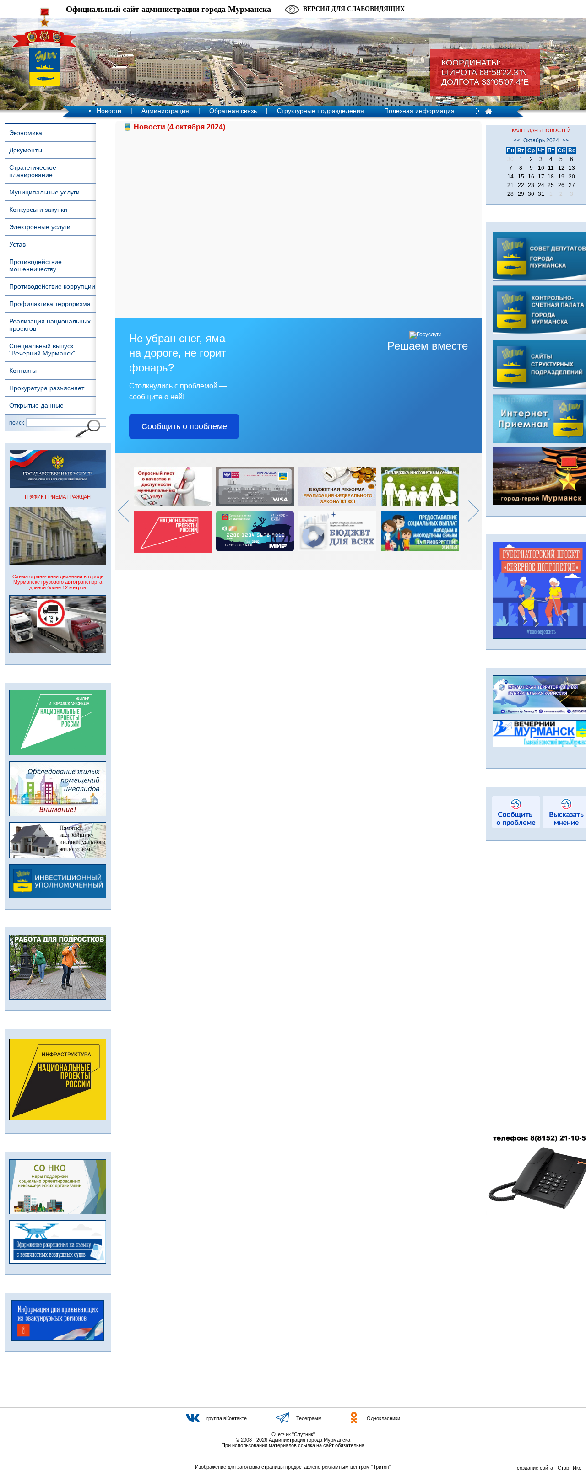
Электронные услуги (40, 227)
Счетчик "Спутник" (293, 1434)
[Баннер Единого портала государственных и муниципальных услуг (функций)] (58, 486)
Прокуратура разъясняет (46, 388)
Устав (17, 244)
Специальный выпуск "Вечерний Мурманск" (42, 349)
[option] (175, 509)
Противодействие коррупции (52, 286)
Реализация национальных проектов (50, 325)
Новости (109, 110)
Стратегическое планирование (32, 171)
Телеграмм (309, 1418)
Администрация (165, 110)
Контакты (23, 370)
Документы (25, 150)
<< (516, 140)
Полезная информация (419, 110)
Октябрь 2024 (541, 140)
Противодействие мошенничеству (35, 265)
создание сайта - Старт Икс (549, 1467)
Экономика (25, 132)
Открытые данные (36, 405)
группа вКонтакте (226, 1418)
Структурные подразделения (320, 110)
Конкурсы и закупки (38, 209)
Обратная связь (233, 110)
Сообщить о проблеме (184, 426)
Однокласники (383, 1418)
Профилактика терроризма (50, 303)
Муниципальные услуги (44, 192)
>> (566, 140)
